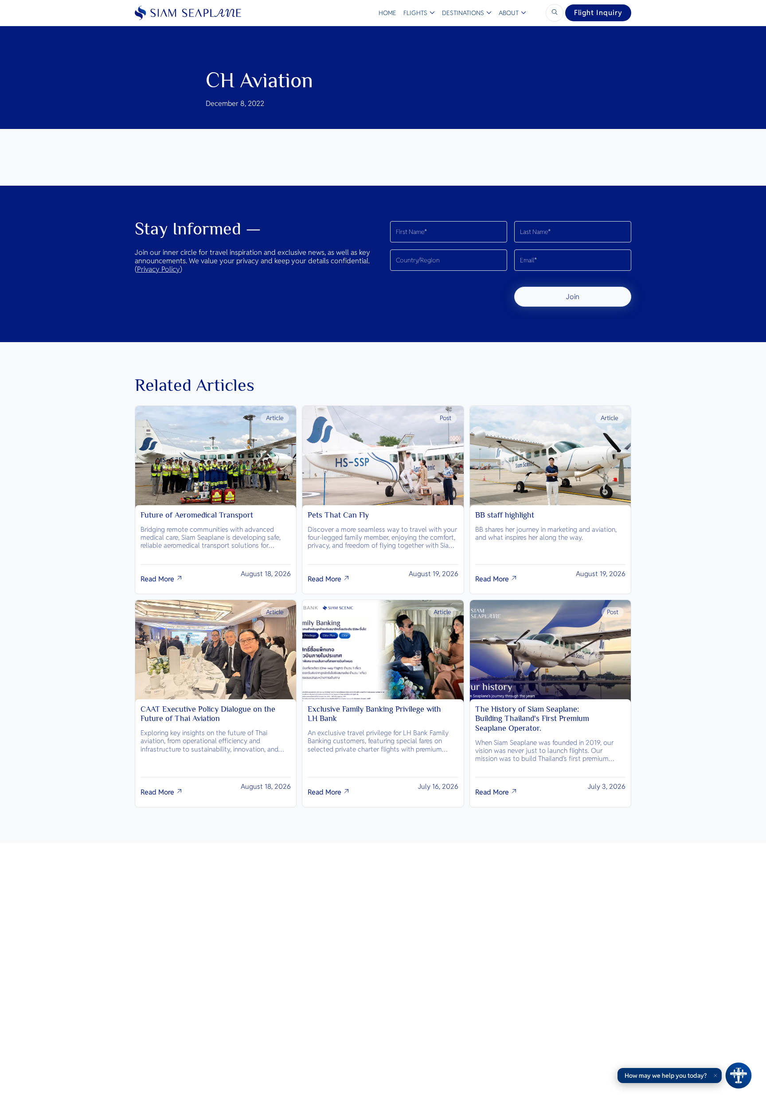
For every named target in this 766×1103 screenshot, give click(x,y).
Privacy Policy (158, 269)
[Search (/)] (554, 13)
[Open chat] (738, 1075)
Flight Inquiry (598, 12)
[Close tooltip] (715, 1075)
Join (572, 296)
